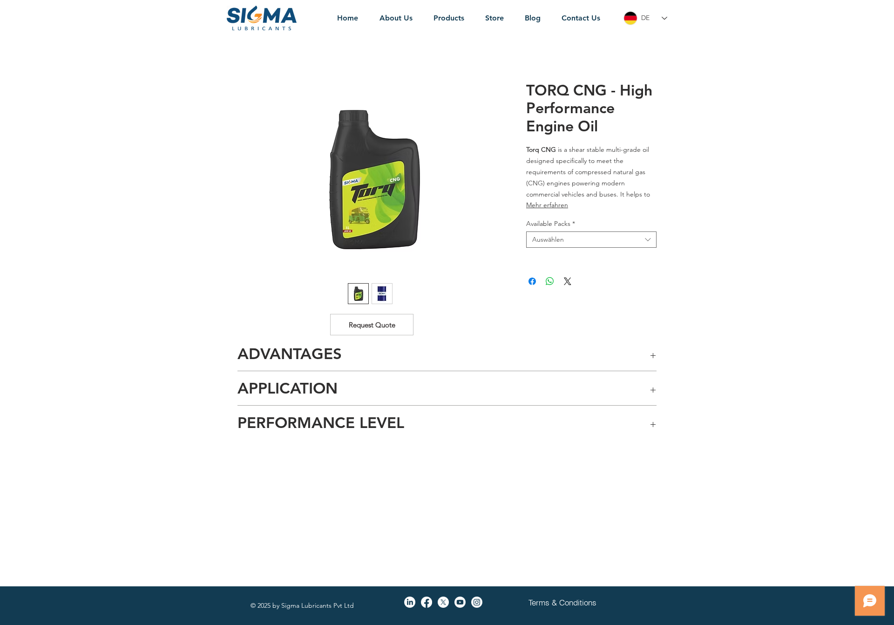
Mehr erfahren (547, 205)
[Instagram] (476, 602)
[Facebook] (426, 602)
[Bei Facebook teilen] (532, 281)
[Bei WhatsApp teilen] (549, 281)
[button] (371, 324)
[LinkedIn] (409, 602)
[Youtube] (460, 602)
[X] (443, 602)
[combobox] (591, 239)
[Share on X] (567, 281)
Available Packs (550, 224)
